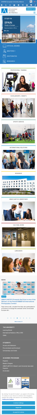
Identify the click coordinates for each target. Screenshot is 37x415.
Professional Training (19, 70)
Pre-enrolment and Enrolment (11, 348)
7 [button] (26, 318)
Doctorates (12, 56)
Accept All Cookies (18, 412)
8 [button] (30, 318)
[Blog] (23, 5)
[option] (18, 296)
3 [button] (14, 318)
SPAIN (8, 22)
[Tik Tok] (35, 5)
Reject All (18, 407)
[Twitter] (6, 5)
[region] (18, 402)
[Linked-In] (18, 5)
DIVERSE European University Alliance (12, 2)
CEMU (4, 335)
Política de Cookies (8, 399)
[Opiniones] (31, 5)
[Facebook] (1, 5)
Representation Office (10, 28)
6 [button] (23, 318)
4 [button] (17, 318)
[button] (34, 1)
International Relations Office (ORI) (13, 333)
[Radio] (27, 5)
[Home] (9, 11)
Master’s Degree (8, 363)
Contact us (31, 9)
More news (18, 321)
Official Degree (13, 46)
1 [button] (8, 318)
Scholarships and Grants (10, 350)
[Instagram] (10, 5)
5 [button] (20, 318)
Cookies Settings (18, 403)
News (3, 280)
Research (11, 61)
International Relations (18, 147)
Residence (18, 173)
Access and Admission (9, 345)
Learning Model (7, 330)
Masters (10, 51)
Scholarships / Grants (19, 96)
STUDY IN (8, 19)
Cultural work (18, 225)
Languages (18, 251)
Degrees (5, 361)
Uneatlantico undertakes (18, 199)
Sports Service (18, 122)
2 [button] (11, 318)
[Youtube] (14, 5)
